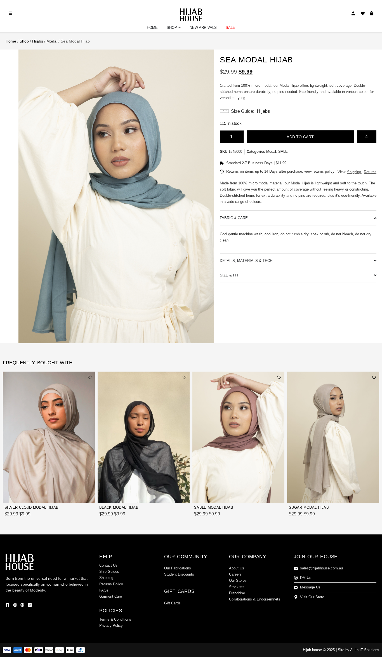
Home (11, 41)
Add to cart (300, 137)
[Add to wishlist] (366, 136)
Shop (24, 41)
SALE (283, 151)
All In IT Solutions (364, 650)
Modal (51, 41)
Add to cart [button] (78, 496)
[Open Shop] (179, 27)
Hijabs (37, 41)
